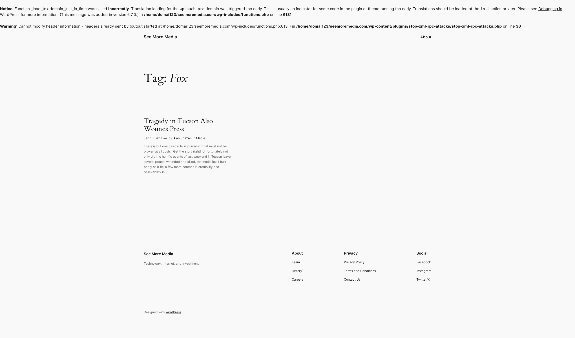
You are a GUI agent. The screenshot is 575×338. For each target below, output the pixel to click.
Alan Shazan (182, 138)
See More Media (160, 36)
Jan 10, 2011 (153, 138)
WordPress (173, 312)
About (425, 37)
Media (200, 138)
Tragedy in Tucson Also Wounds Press (178, 125)
